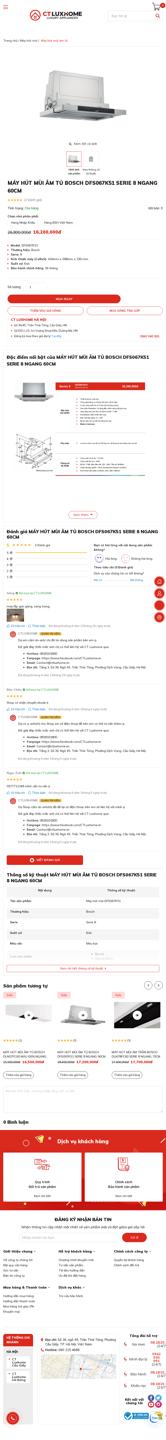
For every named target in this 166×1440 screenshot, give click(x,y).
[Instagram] (158, 1404)
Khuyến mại (11, 1312)
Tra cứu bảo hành (71, 1296)
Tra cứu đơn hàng (15, 4)
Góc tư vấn (10, 1270)
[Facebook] (151, 1398)
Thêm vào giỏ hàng (18, 1075)
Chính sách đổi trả (126, 1265)
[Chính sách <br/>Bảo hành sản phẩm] (123, 1164)
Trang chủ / (11, 41)
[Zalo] (154, 1418)
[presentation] (160, 95)
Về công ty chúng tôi (18, 1260)
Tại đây (56, 336)
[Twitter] (158, 1398)
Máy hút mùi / (29, 41)
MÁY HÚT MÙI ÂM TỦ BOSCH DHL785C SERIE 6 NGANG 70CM (134, 1054)
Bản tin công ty (14, 1276)
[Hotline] (12, 1418)
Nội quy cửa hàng (15, 1265)
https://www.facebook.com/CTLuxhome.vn (71, 658)
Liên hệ (59, 4)
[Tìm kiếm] (158, 16)
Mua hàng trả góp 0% (18, 1306)
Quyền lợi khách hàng (129, 1260)
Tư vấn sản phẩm (71, 1265)
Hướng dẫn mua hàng (18, 1296)
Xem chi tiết (42, 1196)
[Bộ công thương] (136, 1416)
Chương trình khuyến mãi (76, 1260)
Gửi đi (134, 1237)
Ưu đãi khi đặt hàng (72, 1276)
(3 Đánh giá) (33, 200)
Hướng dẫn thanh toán (19, 1301)
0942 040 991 (149, 336)
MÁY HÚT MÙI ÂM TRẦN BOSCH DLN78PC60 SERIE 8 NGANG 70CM (81, 1054)
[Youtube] (151, 1404)
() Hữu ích (18, 626)
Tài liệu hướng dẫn (72, 1270)
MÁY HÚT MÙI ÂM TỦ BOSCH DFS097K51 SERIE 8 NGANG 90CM (27, 1054)
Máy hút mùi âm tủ (54, 41)
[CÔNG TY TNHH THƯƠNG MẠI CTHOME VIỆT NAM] (55, 15)
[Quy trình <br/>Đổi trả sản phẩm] (42, 1164)
